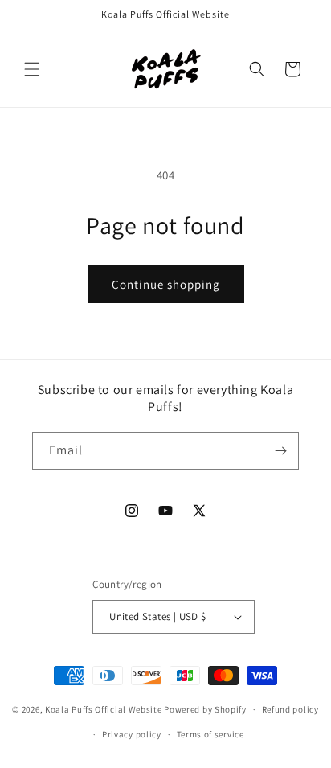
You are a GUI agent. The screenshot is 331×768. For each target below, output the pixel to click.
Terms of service (210, 734)
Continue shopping (166, 284)
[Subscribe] (280, 451)
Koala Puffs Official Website (103, 709)
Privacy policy (131, 734)
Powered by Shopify (205, 709)
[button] (32, 69)
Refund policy (290, 709)
